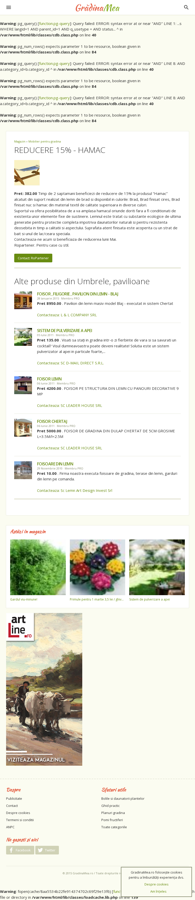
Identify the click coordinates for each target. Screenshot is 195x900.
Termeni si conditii (20, 820)
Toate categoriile (114, 827)
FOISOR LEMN (49, 379)
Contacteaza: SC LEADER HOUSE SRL (69, 405)
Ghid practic (110, 805)
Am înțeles (158, 891)
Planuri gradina (113, 812)
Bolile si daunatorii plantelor (122, 798)
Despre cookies (18, 812)
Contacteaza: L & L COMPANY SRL (67, 314)
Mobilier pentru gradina (44, 141)
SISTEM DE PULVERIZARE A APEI (64, 330)
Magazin (19, 141)
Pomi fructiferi (112, 820)
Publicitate (14, 798)
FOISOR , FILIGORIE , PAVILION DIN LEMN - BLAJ (77, 294)
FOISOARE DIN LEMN (55, 464)
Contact (12, 805)
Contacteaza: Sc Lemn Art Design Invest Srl (74, 490)
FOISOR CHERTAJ (52, 421)
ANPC (10, 827)
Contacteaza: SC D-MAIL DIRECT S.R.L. (70, 362)
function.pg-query (54, 23)
